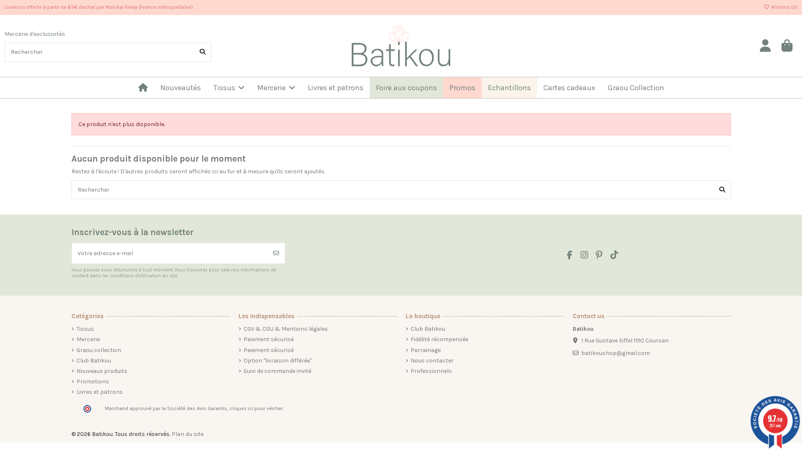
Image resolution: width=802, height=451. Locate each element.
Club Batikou (93, 360)
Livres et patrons (99, 391)
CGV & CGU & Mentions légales (286, 328)
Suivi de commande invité (277, 371)
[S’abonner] (276, 253)
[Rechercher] (202, 52)
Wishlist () (784, 7)
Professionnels (431, 371)
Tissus (85, 328)
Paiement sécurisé (269, 339)
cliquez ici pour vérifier (256, 408)
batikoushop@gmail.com (615, 353)
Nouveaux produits (101, 371)
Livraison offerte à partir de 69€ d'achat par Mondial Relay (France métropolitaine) (99, 7)
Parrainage (426, 350)
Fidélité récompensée (439, 339)
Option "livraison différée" (278, 360)
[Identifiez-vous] (766, 46)
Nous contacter (432, 360)
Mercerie (88, 339)
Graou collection (98, 350)
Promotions (92, 381)
